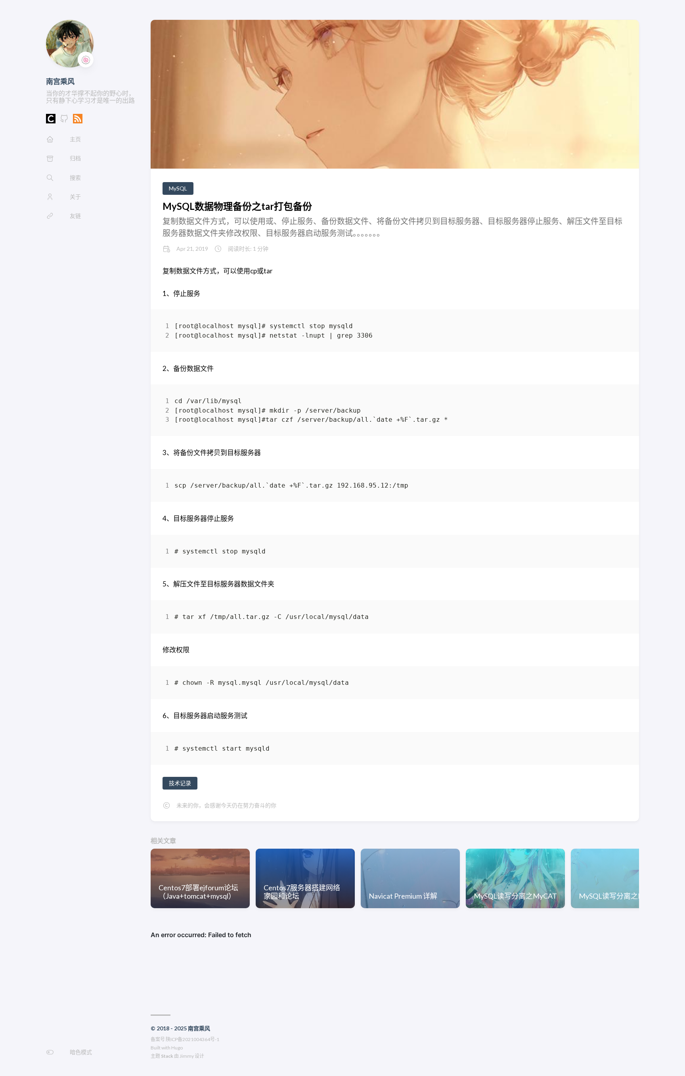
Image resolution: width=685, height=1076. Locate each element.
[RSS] (77, 121)
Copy (614, 327)
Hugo (177, 1048)
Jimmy (187, 1056)
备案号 (158, 1039)
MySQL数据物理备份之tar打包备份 (237, 206)
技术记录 (180, 783)
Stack (167, 1056)
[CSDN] (50, 121)
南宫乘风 (60, 81)
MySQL (178, 188)
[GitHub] (64, 121)
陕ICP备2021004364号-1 (192, 1039)
